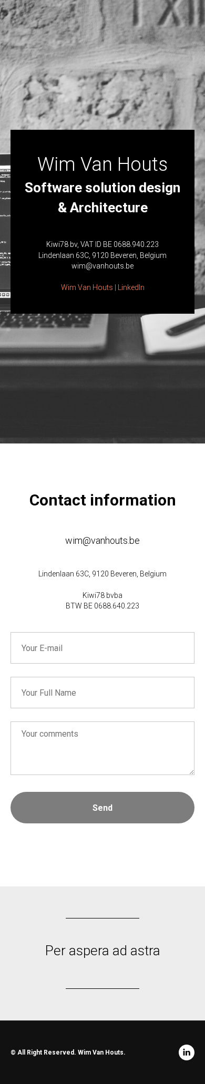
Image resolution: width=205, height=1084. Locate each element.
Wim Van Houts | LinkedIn (103, 607)
